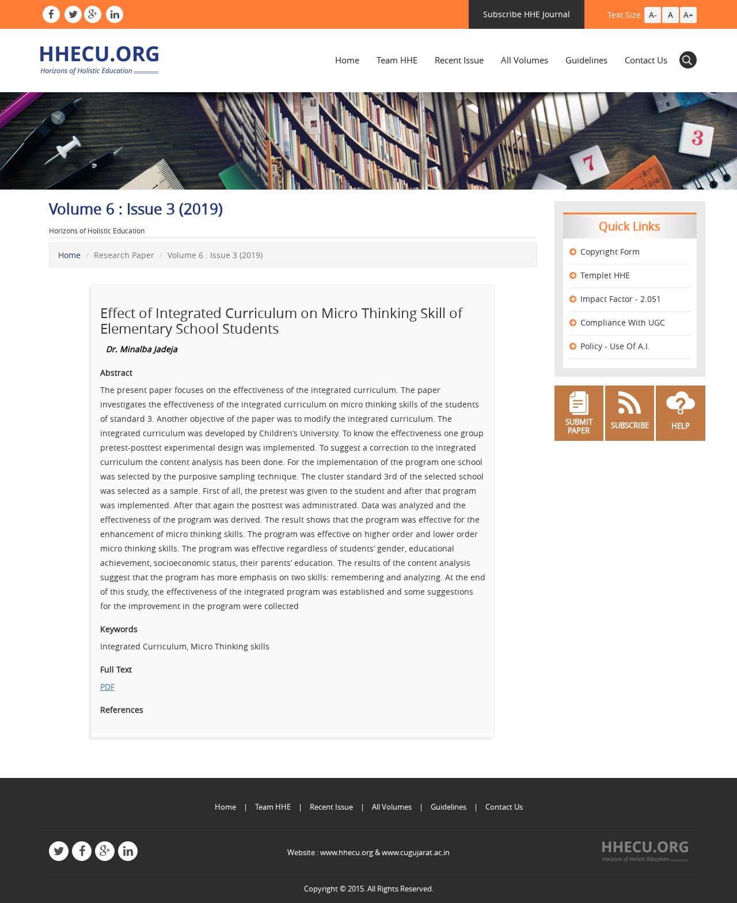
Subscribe (630, 425)
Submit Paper (578, 426)
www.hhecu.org (346, 852)
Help (680, 426)
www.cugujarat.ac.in (416, 852)
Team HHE (397, 60)
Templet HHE (605, 275)
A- (653, 14)
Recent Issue (459, 60)
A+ (688, 14)
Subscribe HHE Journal (526, 14)
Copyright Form (610, 251)
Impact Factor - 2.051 (620, 298)
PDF (107, 686)
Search (688, 60)
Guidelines (586, 60)
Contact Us (646, 60)
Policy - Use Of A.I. (615, 346)
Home (347, 60)
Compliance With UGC (622, 322)
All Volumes (524, 60)
